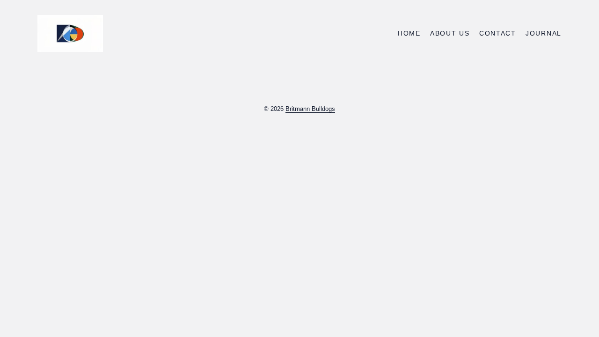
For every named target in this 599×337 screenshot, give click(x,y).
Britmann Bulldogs (310, 108)
